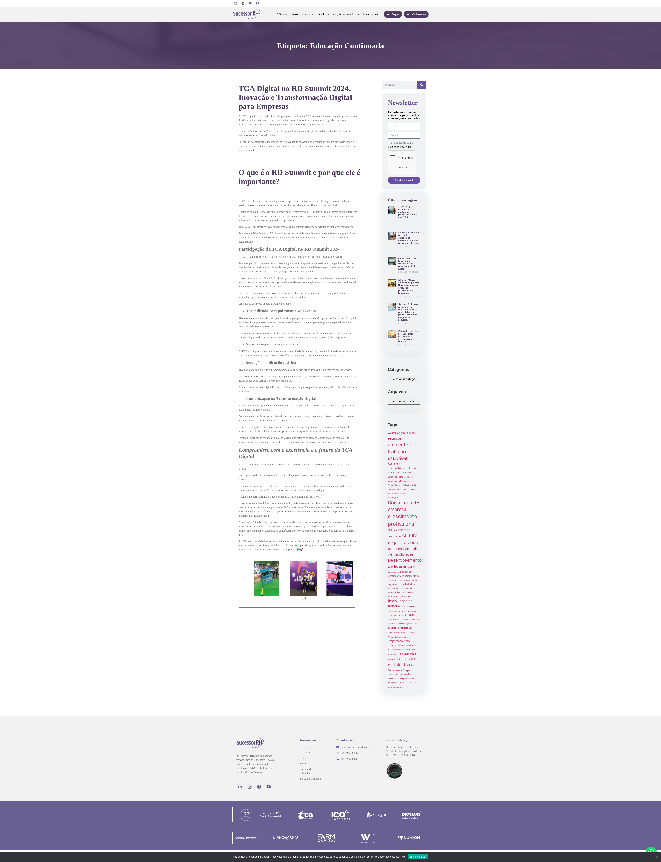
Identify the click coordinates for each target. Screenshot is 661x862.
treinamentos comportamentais (401, 679)
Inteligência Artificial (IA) (399, 611)
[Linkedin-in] (240, 786)
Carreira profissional (397, 489)
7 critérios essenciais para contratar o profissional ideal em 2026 (407, 211)
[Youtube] (250, 3)
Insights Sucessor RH (344, 14)
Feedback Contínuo (399, 596)
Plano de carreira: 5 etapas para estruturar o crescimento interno (408, 336)
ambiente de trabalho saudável (401, 451)
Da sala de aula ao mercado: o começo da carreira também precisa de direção (408, 237)
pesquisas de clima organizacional (403, 624)
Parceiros (305, 752)
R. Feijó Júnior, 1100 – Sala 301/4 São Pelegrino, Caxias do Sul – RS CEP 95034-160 (404, 751)
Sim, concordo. (418, 856)
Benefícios (323, 14)
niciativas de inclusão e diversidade (403, 619)
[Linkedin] (242, 3)
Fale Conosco (370, 14)
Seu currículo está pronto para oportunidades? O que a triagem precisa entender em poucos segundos (408, 312)
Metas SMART (409, 615)
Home (269, 14)
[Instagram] (235, 3)
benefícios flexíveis (407, 485)
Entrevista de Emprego (408, 580)
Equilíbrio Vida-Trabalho (401, 584)
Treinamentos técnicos (397, 683)
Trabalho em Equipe (399, 670)
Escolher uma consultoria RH (400, 588)
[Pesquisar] (421, 85)
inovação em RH (409, 607)
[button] (243, 577)
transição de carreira (399, 674)
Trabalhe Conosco (310, 778)
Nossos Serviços (301, 14)
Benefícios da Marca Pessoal (400, 477)
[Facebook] (257, 3)
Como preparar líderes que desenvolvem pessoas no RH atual (407, 263)
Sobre (303, 763)
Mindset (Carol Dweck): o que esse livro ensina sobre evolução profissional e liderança (408, 286)
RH (412, 665)
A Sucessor (283, 14)
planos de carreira (402, 637)
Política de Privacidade (400, 146)
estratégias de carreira (400, 592)
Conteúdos (306, 758)
